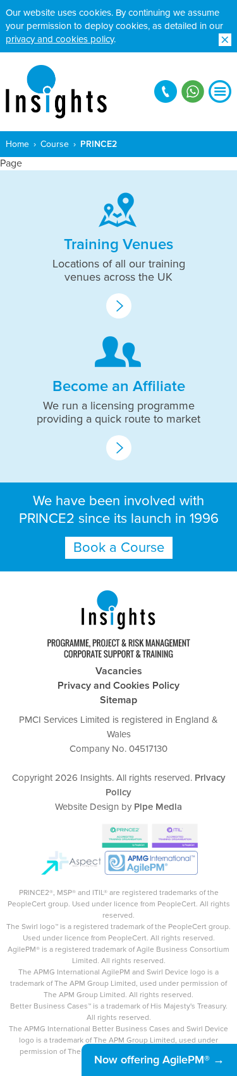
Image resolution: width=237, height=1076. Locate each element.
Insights (56, 92)
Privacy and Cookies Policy (118, 685)
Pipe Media (158, 806)
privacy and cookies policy (60, 39)
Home (17, 144)
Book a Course (118, 547)
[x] (225, 39)
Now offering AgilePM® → (159, 1060)
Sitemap (118, 700)
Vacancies (118, 671)
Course (54, 144)
